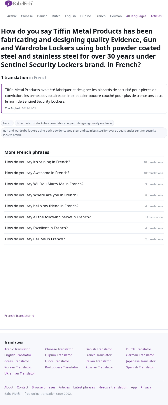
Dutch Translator (138, 349)
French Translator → (19, 315)
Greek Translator (16, 361)
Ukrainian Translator (19, 373)
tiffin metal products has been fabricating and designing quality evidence (64, 123)
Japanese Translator (141, 361)
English (70, 16)
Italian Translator (98, 361)
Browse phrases (43, 387)
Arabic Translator (17, 349)
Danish (42, 16)
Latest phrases (84, 387)
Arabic (12, 16)
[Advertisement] (84, 278)
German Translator (140, 355)
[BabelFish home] (18, 3)
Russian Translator (99, 367)
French (101, 16)
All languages (136, 16)
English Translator (17, 355)
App (134, 387)
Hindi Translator (57, 361)
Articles (156, 16)
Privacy (145, 387)
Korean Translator (17, 367)
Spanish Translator (140, 367)
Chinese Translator (59, 349)
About (8, 387)
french (7, 123)
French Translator (99, 355)
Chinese (27, 16)
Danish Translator (99, 349)
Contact (22, 387)
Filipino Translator (58, 355)
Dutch (56, 16)
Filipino (85, 16)
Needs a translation (113, 387)
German (116, 16)
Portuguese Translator (61, 367)
